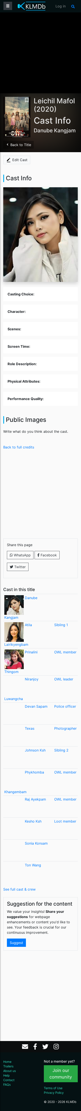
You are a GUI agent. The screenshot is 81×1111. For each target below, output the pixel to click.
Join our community (60, 1074)
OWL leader (63, 679)
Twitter (19, 567)
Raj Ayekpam (35, 799)
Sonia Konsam (36, 843)
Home (7, 1061)
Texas (29, 728)
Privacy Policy (54, 1092)
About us (9, 1071)
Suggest (16, 943)
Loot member (65, 821)
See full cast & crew (19, 889)
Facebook (48, 555)
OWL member (65, 652)
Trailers (8, 1066)
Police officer (65, 706)
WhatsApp (22, 555)
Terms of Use (53, 1088)
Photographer (65, 728)
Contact (8, 1080)
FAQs (7, 1084)
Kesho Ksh (33, 821)
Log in (61, 6)
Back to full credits (18, 447)
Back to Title (20, 145)
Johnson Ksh (35, 750)
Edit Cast (19, 160)
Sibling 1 (61, 625)
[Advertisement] (40, 52)
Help (6, 1075)
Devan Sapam (36, 706)
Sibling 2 (61, 750)
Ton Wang (33, 865)
